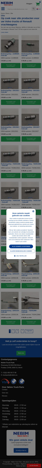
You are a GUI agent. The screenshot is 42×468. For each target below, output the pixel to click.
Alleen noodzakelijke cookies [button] (21, 251)
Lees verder (23, 241)
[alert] (21, 234)
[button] (21, 256)
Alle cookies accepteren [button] (21, 246)
